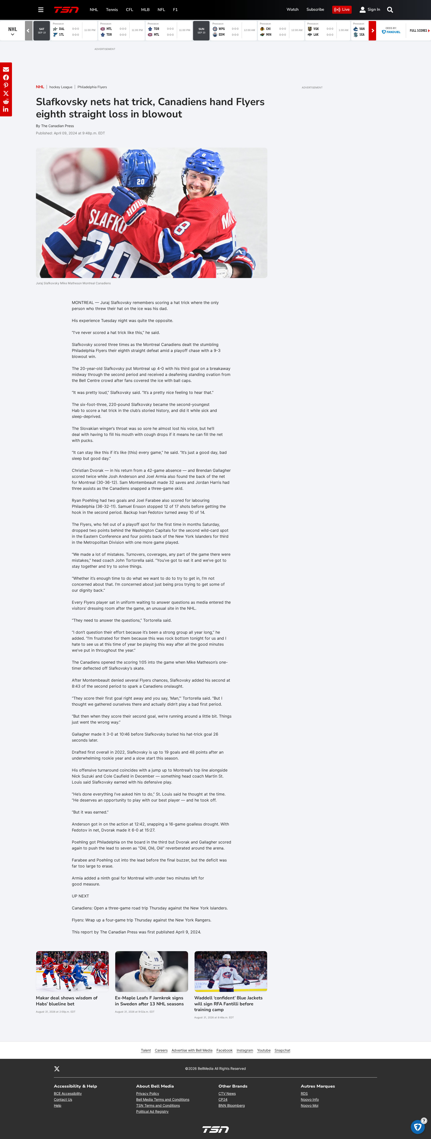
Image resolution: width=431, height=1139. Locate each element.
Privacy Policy (147, 1093)
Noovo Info (310, 1099)
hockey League (60, 87)
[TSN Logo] (66, 9)
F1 (175, 9)
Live (346, 9)
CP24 (222, 1099)
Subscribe (315, 9)
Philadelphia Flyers (92, 87)
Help (57, 1105)
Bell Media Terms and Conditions (162, 1099)
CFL (129, 9)
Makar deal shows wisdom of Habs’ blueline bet (67, 1001)
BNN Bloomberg (231, 1105)
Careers (161, 1050)
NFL (161, 9)
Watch (293, 9)
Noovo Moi (309, 1105)
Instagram (245, 1050)
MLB (145, 9)
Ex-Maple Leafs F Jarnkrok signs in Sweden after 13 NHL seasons (149, 1001)
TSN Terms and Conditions (158, 1105)
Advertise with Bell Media (192, 1050)
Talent (146, 1050)
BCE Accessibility (68, 1093)
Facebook (224, 1050)
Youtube (264, 1050)
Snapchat (282, 1050)
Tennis (112, 9)
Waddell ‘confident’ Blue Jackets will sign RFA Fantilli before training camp (228, 1004)
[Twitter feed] (57, 1068)
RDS (304, 1093)
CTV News (227, 1093)
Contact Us (63, 1099)
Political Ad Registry (152, 1111)
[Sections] (41, 10)
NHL (94, 9)
